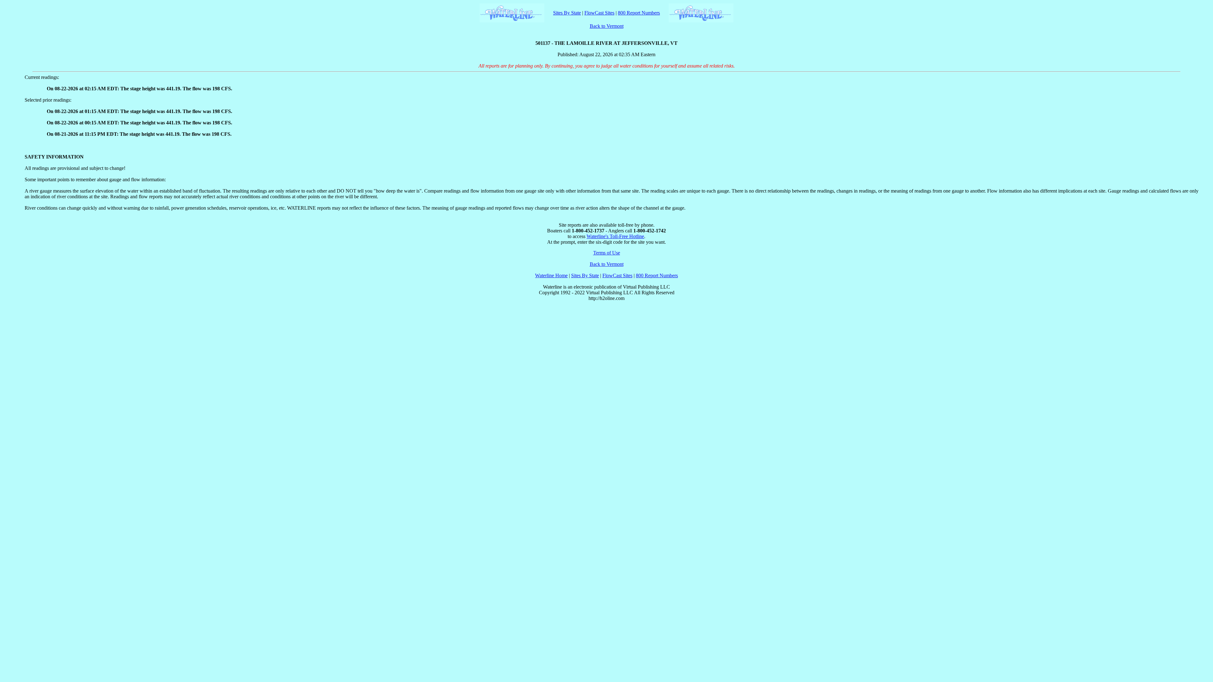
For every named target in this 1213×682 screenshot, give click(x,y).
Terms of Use (606, 252)
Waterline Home (551, 275)
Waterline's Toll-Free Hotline (615, 236)
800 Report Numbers (639, 12)
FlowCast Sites (599, 12)
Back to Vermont (607, 26)
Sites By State (567, 12)
